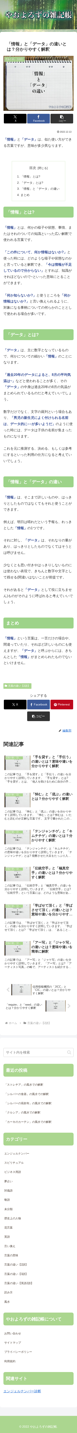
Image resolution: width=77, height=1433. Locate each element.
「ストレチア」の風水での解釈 (23, 1084)
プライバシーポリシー (18, 1351)
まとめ (25, 195)
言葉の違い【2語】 (19, 685)
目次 (32, 168)
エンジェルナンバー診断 (22, 1391)
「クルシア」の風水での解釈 (22, 1112)
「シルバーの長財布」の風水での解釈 (28, 1103)
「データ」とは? (32, 182)
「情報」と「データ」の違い (40, 188)
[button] (61, 118)
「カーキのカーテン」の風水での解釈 (28, 1121)
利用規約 (9, 1361)
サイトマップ (12, 1342)
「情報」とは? (30, 176)
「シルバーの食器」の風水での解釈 (26, 1094)
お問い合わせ (12, 1333)
